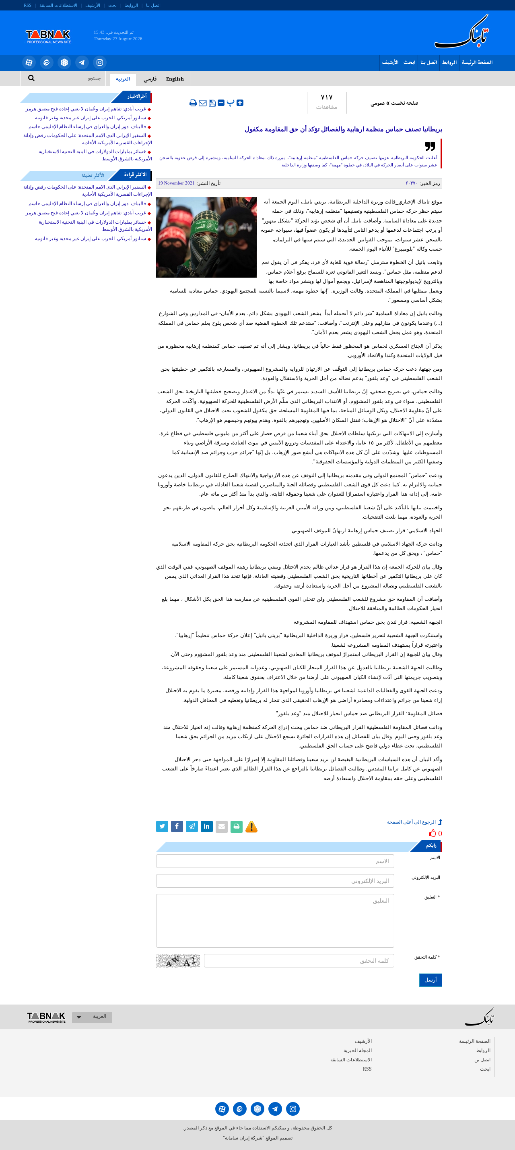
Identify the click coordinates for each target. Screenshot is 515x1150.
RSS (27, 5)
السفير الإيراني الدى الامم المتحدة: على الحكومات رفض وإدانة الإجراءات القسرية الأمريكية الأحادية (87, 139)
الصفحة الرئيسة (477, 62)
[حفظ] (212, 103)
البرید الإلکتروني (426, 877)
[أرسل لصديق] (203, 102)
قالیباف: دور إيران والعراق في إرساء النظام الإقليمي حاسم (87, 126)
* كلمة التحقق (427, 957)
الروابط (131, 5)
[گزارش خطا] (251, 827)
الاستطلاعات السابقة (58, 5)
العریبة (99, 1016)
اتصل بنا (153, 5)
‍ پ (232, 101)
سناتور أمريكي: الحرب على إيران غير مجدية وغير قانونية (90, 117)
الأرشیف (92, 5)
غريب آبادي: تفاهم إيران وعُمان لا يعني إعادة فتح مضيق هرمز (86, 109)
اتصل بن (482, 1060)
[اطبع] (193, 102)
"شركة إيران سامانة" (243, 1138)
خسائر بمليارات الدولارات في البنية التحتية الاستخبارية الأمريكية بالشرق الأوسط (95, 155)
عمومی (378, 103)
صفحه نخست (404, 103)
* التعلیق (432, 897)
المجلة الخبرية (358, 1050)
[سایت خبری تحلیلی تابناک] (53, 27)
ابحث (409, 62)
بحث (112, 5)
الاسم (435, 857)
